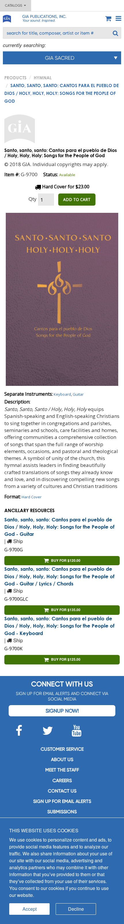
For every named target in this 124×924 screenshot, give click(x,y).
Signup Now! (62, 711)
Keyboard (62, 394)
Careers (62, 780)
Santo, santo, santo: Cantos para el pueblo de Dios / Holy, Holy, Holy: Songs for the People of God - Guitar (59, 527)
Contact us (62, 791)
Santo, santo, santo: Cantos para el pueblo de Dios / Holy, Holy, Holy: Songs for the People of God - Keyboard (59, 626)
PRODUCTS (15, 77)
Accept (29, 909)
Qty (33, 199)
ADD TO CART (77, 199)
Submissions (62, 811)
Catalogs (14, 5)
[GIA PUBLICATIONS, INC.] (6, 17)
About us (62, 759)
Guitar (78, 394)
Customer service (62, 749)
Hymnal (43, 77)
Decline (76, 909)
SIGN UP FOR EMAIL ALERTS (62, 801)
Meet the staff (62, 770)
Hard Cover (32, 496)
